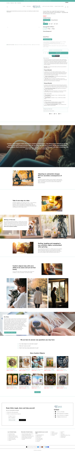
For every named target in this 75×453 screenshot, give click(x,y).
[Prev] (8, 27)
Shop (24, 6)
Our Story (53, 435)
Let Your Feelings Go (39, 439)
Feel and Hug (38, 437)
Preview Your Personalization (55, 50)
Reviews (29, 6)
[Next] (39, 27)
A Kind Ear (38, 441)
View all (37, 392)
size (44, 22)
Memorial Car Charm (12, 434)
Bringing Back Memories (40, 434)
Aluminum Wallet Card (12, 439)
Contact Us (62, 431)
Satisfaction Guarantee (49, 110)
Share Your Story (59, 6)
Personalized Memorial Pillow (26, 438)
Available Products (47, 17)
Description (46, 58)
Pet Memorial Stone (12, 433)
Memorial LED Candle (12, 438)
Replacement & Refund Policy (65, 435)
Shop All (10, 440)
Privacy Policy (63, 437)
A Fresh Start (38, 440)
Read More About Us (10, 332)
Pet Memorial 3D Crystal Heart (13, 437)
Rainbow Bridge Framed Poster (27, 437)
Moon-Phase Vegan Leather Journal (27, 433)
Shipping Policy (63, 436)
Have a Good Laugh (39, 438)
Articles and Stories (48, 6)
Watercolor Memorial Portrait (26, 434)
